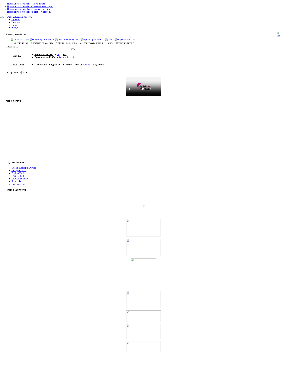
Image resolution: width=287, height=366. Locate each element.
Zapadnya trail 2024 (45, 57)
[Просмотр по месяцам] (42, 39)
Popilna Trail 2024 (44, 54)
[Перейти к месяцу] (125, 39)
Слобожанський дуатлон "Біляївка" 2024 (57, 64)
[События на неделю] (66, 39)
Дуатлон (99, 64)
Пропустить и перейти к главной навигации (30, 6)
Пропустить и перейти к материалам (26, 3)
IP (58, 54)
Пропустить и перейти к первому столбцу (28, 9)
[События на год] (20, 39)
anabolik (87, 64)
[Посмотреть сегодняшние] (91, 39)
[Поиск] (109, 39)
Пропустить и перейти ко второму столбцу (29, 11)
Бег (65, 54)
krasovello (64, 57)
